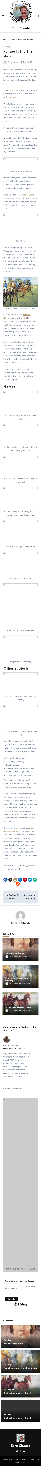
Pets (15, 1004)
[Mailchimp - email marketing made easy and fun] (20, 1306)
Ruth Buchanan (16, 90)
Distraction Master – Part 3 (19, 1008)
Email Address (11, 1289)
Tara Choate (21, 28)
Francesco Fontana (25, 195)
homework (13, 97)
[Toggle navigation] (3, 16)
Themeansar (20, 1462)
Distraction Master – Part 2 (17, 1418)
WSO (25, 318)
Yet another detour (14, 954)
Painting (6, 47)
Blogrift (33, 1459)
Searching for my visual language (20, 1369)
